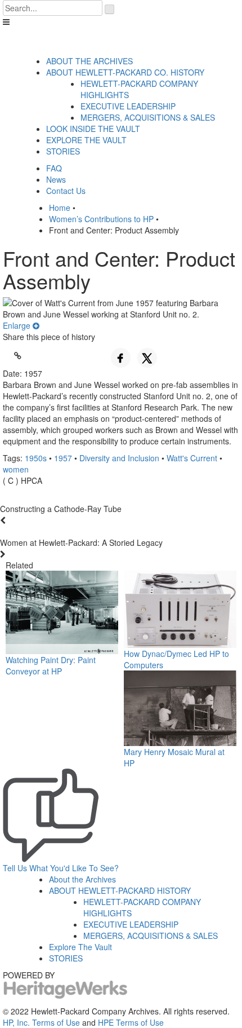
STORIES (63, 151)
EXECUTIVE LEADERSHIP (128, 106)
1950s (36, 458)
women (16, 469)
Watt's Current (192, 458)
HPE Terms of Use (131, 1022)
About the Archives (82, 879)
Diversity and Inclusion (119, 458)
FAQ (54, 168)
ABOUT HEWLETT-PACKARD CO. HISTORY (125, 72)
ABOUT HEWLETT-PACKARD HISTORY (120, 890)
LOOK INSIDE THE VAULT (93, 128)
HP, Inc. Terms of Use (41, 1022)
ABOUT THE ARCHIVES (89, 61)
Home (59, 207)
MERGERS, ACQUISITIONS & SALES (147, 117)
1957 (63, 458)
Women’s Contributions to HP (101, 218)
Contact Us (66, 190)
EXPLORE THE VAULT (86, 139)
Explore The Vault (80, 946)
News (56, 179)
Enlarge (18, 325)
